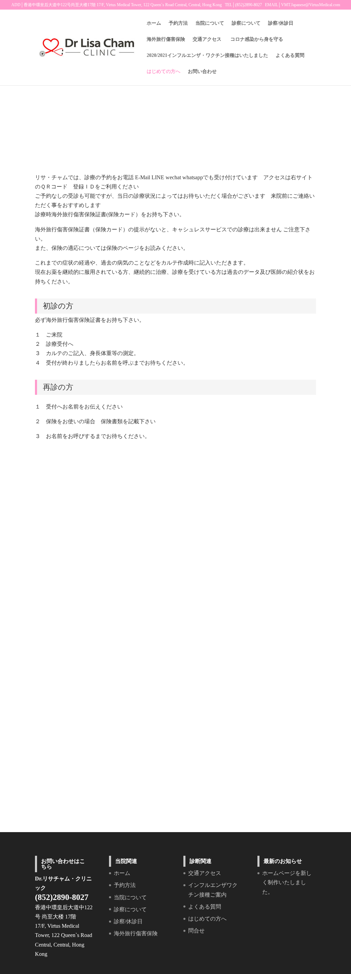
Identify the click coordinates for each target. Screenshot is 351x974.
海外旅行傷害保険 (166, 39)
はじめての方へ (163, 71)
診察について (246, 23)
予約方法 (178, 23)
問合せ (196, 931)
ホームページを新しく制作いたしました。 (287, 882)
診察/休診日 (280, 23)
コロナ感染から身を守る (256, 39)
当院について (209, 23)
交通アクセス (207, 39)
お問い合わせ (202, 71)
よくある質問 (290, 55)
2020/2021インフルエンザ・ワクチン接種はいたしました (207, 55)
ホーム (154, 23)
